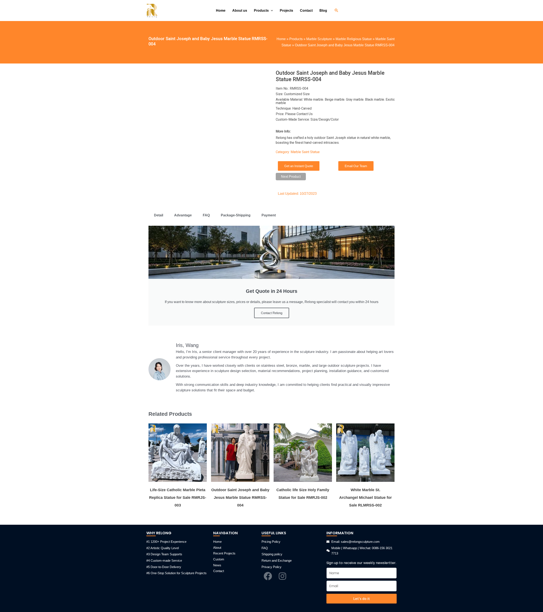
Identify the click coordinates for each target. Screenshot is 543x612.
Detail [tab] (158, 215)
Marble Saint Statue (305, 152)
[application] (271, 10)
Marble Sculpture (319, 39)
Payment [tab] (269, 215)
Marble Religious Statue (354, 39)
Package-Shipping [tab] (236, 215)
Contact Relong (271, 313)
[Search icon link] (337, 10)
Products (296, 39)
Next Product (291, 176)
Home (281, 39)
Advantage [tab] (183, 215)
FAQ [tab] (206, 215)
